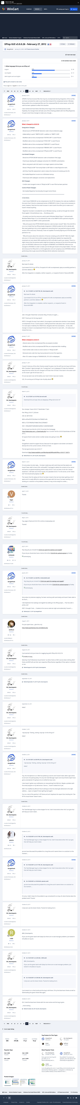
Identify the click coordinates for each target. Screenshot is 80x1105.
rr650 (11, 938)
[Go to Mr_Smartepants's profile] (11, 263)
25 (29, 91)
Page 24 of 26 (47, 91)
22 (20, 91)
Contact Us (21, 1102)
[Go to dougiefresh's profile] (5, 49)
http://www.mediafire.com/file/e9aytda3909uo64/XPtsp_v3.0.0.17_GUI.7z (49, 452)
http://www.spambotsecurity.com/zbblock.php (35, 628)
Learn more (3, 2)
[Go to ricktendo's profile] (11, 549)
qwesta (11, 840)
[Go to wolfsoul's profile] (11, 624)
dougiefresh (10, 49)
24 (26, 91)
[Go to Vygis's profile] (11, 494)
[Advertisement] (40, 25)
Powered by (70, 1102)
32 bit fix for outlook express (58, 553)
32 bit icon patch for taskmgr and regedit (50, 550)
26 (32, 91)
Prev (8, 91)
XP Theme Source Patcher (32, 49)
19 (11, 91)
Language (5, 1102)
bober (47, 1043)
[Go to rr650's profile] (11, 932)
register (15, 85)
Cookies (28, 1102)
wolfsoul (11, 630)
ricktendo (11, 555)
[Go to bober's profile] (43, 1044)
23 (23, 91)
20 (14, 91)
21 (17, 91)
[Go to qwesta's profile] (11, 834)
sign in (9, 85)
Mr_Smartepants (11, 269)
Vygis (11, 500)
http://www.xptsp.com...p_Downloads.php (34, 431)
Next (36, 91)
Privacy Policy (14, 1102)
